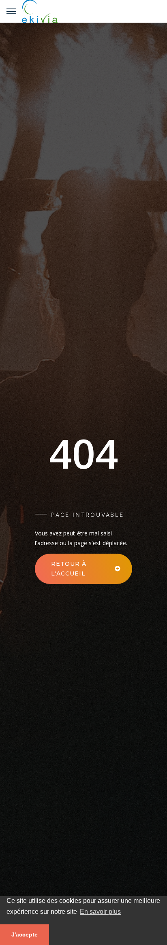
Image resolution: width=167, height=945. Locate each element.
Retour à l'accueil (68, 568)
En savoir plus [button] (100, 911)
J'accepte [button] (24, 934)
